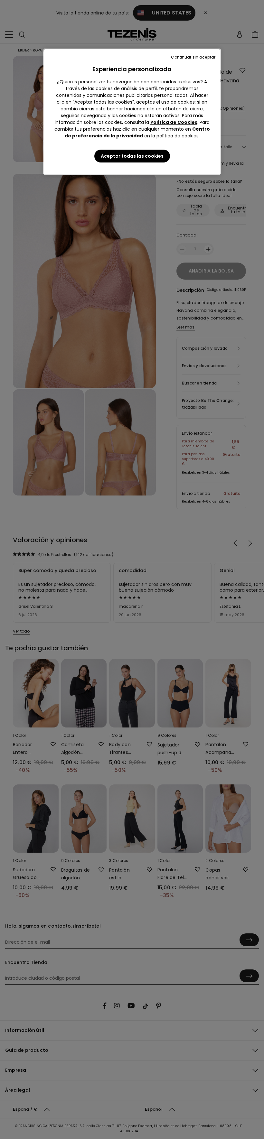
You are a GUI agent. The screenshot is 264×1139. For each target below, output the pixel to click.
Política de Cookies (173, 122)
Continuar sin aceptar (193, 57)
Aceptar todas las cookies (132, 156)
